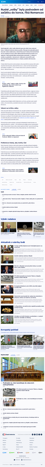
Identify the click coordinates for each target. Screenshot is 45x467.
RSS (41, 464)
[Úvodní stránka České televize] (9, 434)
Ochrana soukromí (16, 464)
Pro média (18, 438)
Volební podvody (4, 184)
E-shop (4, 446)
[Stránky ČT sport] (11, 452)
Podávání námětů (19, 446)
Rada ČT (4, 444)
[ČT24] (3, 1)
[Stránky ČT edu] (40, 452)
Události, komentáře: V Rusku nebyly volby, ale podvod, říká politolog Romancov (14, 44)
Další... (31, 5)
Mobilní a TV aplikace (33, 446)
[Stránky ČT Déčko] (27, 452)
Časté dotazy (5, 449)
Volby (15, 5)
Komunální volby (19, 182)
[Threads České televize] (41, 434)
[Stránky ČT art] (34, 452)
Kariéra (31, 444)
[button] (22, 30)
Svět (23, 5)
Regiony (27, 5)
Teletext (4, 442)
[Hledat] (38, 1)
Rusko (16, 179)
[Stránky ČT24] (4, 452)
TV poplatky (18, 440)
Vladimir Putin (11, 182)
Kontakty (31, 449)
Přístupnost (23, 464)
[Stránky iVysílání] (20, 452)
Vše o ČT (17, 449)
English (11, 464)
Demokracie (30, 179)
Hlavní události (5, 5)
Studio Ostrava (19, 442)
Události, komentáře (9, 179)
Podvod (11, 184)
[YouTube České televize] (37, 434)
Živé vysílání (32, 438)
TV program (5, 438)
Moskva (34, 182)
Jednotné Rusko (4, 182)
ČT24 (2, 15)
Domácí (19, 5)
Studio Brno (32, 440)
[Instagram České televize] (32, 434)
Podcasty (31, 442)
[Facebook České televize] (35, 434)
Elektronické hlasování (27, 182)
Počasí (17, 444)
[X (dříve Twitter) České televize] (39, 434)
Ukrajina (11, 5)
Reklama (4, 440)
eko (3, 15)
